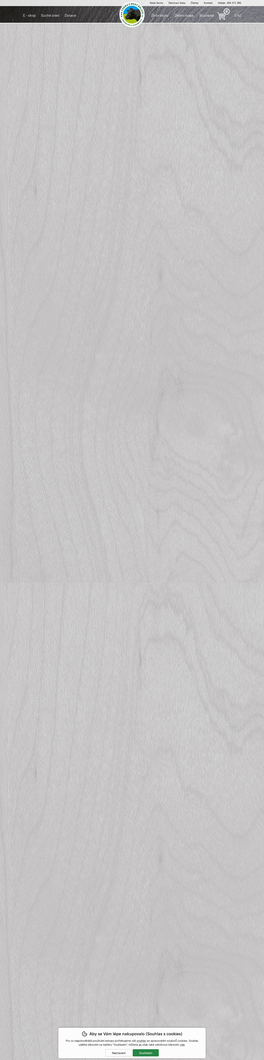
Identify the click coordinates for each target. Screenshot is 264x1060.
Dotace (70, 15)
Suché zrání (50, 15)
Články (194, 2)
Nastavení (118, 1053)
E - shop (29, 15)
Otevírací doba (176, 2)
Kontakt (208, 2)
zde (182, 1044)
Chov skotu (159, 15)
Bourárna (207, 15)
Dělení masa (184, 15)
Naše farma (156, 2)
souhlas (141, 1040)
